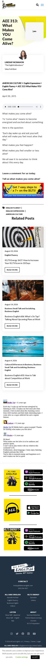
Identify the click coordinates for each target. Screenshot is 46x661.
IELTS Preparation (33, 623)
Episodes (33, 597)
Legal (39, 641)
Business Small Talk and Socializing (20, 308)
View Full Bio (10, 69)
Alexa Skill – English (12, 618)
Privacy (27, 641)
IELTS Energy (33, 594)
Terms (33, 641)
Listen (13, 612)
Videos (12, 606)
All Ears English (13, 594)
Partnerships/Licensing (33, 618)
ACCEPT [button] (35, 657)
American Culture (12, 83)
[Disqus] (23, 428)
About (33, 612)
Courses (33, 621)
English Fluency (8, 86)
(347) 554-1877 (23, 588)
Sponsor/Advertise (33, 615)
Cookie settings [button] (21, 657)
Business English (12, 311)
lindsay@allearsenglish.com (23, 585)
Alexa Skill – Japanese (12, 615)
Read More (12, 270)
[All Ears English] (23, 568)
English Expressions (32, 83)
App (12, 621)
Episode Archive (12, 597)
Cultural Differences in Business (19, 364)
